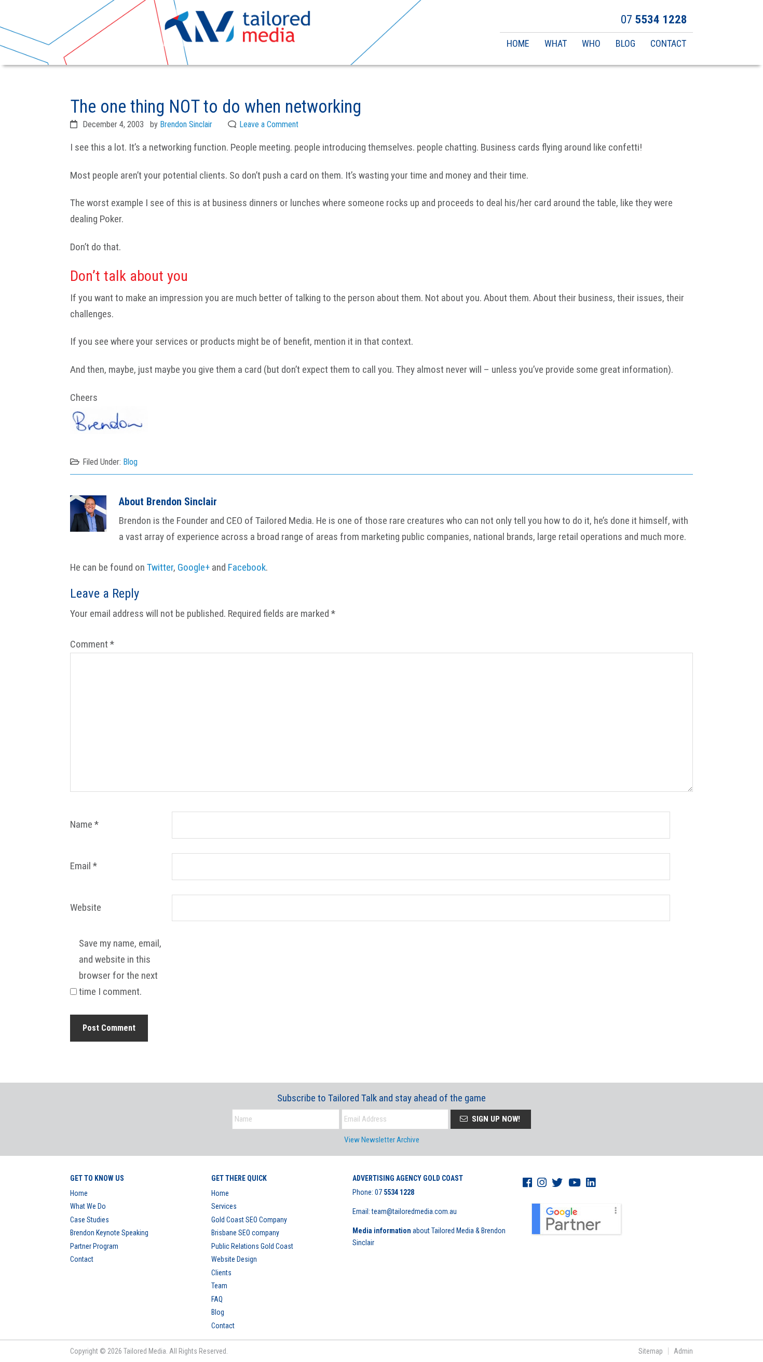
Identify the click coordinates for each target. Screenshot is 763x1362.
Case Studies (89, 1220)
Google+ (194, 567)
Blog (130, 462)
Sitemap (650, 1351)
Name (84, 824)
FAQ (217, 1299)
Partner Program (94, 1246)
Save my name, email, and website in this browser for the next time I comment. (120, 967)
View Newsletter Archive (381, 1139)
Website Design (234, 1259)
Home (79, 1193)
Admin (683, 1351)
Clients (221, 1273)
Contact (81, 1259)
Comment (92, 644)
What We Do (88, 1206)
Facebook (247, 567)
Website (85, 907)
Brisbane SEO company (245, 1233)
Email (83, 866)
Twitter (160, 567)
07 (394, 1192)
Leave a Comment (268, 124)
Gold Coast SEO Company (249, 1220)
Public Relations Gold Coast (252, 1246)
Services (224, 1206)
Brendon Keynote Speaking (109, 1233)
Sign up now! (495, 1119)
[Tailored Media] (237, 28)
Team (219, 1286)
